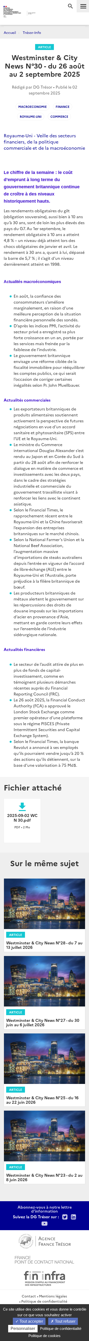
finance (62, 106)
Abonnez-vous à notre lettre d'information (45, 1209)
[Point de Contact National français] (44, 1259)
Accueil (10, 32)
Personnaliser (23, 1328)
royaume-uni (31, 116)
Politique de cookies (44, 1336)
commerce (59, 116)
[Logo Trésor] (42, 13)
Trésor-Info (32, 32)
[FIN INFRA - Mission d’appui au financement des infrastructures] (44, 1277)
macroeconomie (32, 106)
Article (44, 47)
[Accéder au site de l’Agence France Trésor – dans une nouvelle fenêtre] (45, 1240)
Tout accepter (31, 1321)
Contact (29, 1295)
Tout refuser (64, 1321)
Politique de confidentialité (44, 1301)
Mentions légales (53, 1295)
